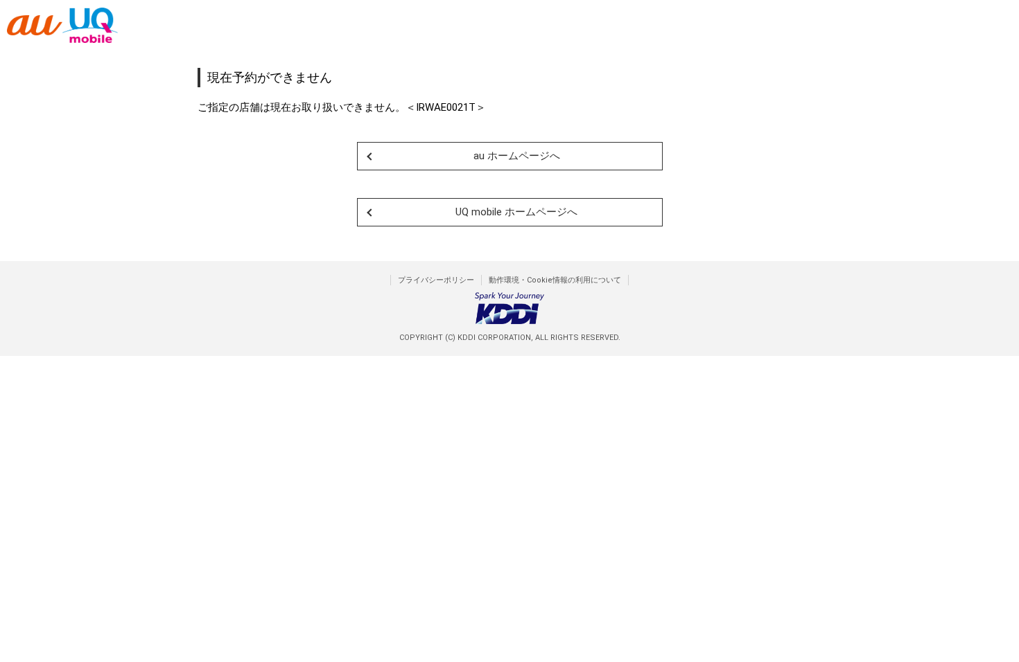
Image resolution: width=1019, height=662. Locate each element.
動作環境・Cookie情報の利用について (555, 280)
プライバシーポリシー (436, 280)
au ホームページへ (516, 156)
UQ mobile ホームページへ (516, 212)
